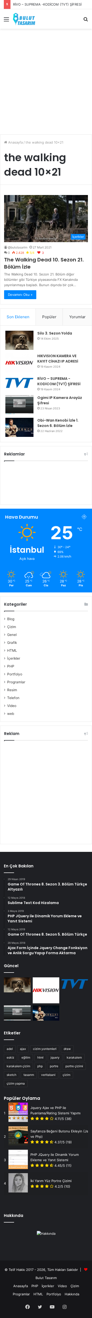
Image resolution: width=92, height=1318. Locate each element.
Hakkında (72, 1294)
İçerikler (13, 658)
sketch (11, 1075)
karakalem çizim (18, 1066)
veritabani (48, 1075)
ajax (23, 1049)
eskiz (10, 1057)
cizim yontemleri (44, 1049)
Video (11, 706)
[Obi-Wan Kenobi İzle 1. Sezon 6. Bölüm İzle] (19, 427)
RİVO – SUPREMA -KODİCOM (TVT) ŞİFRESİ (47, 4)
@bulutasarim (17, 247)
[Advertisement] (46, 80)
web (10, 714)
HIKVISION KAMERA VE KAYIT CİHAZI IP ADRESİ (57, 358)
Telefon (13, 698)
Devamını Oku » (20, 295)
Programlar (16, 682)
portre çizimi (74, 1066)
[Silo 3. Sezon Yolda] (19, 340)
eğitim (25, 1057)
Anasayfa (15, 142)
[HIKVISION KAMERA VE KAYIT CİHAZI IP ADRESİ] (19, 362)
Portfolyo (14, 674)
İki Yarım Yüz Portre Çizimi (51, 1181)
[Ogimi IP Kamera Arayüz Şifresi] (19, 404)
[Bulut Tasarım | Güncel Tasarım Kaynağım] (24, 19)
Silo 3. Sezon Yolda (54, 333)
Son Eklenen (18, 316)
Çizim (11, 627)
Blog (10, 619)
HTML (12, 650)
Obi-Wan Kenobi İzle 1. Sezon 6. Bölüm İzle (57, 423)
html (40, 1057)
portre (54, 1066)
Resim (12, 690)
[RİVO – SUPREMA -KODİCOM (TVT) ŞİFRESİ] (19, 383)
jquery (55, 1057)
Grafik (12, 643)
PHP (10, 666)
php (40, 1066)
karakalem (74, 1057)
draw (67, 1049)
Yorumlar (77, 316)
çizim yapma (16, 1083)
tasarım (29, 1075)
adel (10, 1049)
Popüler (49, 316)
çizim (66, 1075)
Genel (12, 635)
